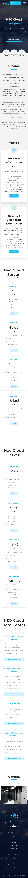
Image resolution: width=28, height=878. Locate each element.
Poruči (14, 313)
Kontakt (14, 849)
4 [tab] (16, 783)
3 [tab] (14, 783)
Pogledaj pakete (14, 39)
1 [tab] (9, 783)
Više (14, 195)
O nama (14, 837)
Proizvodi (14, 840)
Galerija (14, 846)
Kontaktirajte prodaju (14, 659)
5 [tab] (18, 783)
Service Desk (13, 3)
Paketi (14, 843)
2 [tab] (12, 783)
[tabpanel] (7, 795)
